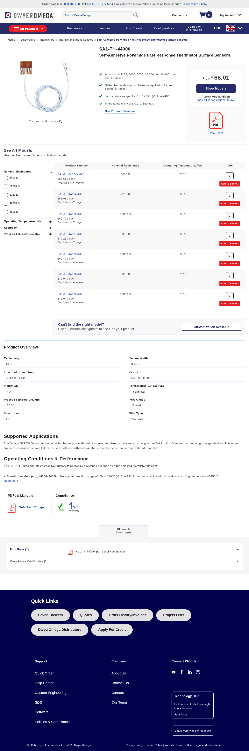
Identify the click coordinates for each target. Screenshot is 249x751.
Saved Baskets (50, 615)
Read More (11, 480)
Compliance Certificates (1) (29, 561)
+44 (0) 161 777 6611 (100, 3)
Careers (117, 693)
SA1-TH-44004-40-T (71, 194)
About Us (118, 673)
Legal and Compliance (208, 745)
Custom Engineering (51, 693)
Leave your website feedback (193, 730)
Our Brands (134, 28)
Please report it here (194, 3)
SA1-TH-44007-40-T (71, 234)
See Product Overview (120, 111)
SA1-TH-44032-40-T (71, 294)
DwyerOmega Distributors (59, 630)
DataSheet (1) (19, 549)
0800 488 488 (71, 3)
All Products (29, 28)
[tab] (28, 503)
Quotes (86, 615)
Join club (180, 714)
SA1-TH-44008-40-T (71, 254)
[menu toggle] (17, 28)
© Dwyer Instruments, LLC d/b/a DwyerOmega (59, 745)
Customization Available (211, 327)
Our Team (119, 702)
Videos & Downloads (124, 532)
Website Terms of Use (178, 745)
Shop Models (216, 88)
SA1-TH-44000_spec (32, 507)
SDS (38, 702)
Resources (74, 28)
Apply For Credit (112, 630)
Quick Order (44, 673)
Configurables (164, 28)
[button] (228, 28)
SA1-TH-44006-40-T (71, 214)
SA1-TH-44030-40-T (71, 274)
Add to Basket (230, 183)
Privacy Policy (134, 745)
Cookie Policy (154, 745)
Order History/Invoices (127, 615)
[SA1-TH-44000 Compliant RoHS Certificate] (60, 506)
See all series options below (216, 99)
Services (104, 28)
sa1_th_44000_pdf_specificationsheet (100, 551)
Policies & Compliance (52, 722)
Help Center (44, 683)
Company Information (194, 28)
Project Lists (173, 615)
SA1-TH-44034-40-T (71, 174)
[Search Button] (135, 15)
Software (42, 712)
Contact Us (179, 15)
